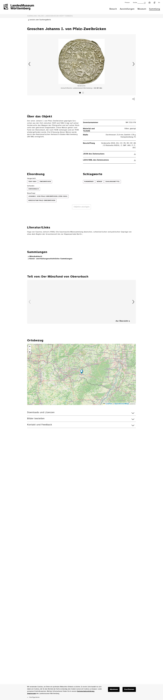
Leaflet (108, 404)
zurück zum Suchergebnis (40, 20)
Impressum (31, 693)
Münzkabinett (35, 256)
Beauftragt (31, 193)
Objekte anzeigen (81, 207)
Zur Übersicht (122, 321)
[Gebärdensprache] (154, 3)
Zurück (29, 64)
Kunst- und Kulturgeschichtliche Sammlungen (50, 259)
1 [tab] (80, 93)
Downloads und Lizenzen (41, 412)
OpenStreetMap (121, 404)
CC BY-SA (98, 88)
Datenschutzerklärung (85, 691)
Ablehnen (114, 689)
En (159, 2)
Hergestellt (31, 178)
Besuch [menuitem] (113, 9)
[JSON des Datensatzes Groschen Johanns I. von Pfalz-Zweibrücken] (135, 154)
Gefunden (30, 186)
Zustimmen (129, 689)
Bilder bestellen (36, 418)
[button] (81, 372)
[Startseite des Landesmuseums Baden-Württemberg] (19, 8)
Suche (135, 2)
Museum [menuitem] (142, 9)
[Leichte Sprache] (149, 3)
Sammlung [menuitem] (154, 9)
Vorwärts (133, 64)
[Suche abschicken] (145, 3)
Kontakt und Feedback (39, 425)
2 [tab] (83, 93)
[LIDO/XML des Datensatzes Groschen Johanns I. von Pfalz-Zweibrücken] (135, 160)
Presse (127, 2)
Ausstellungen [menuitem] (127, 9)
